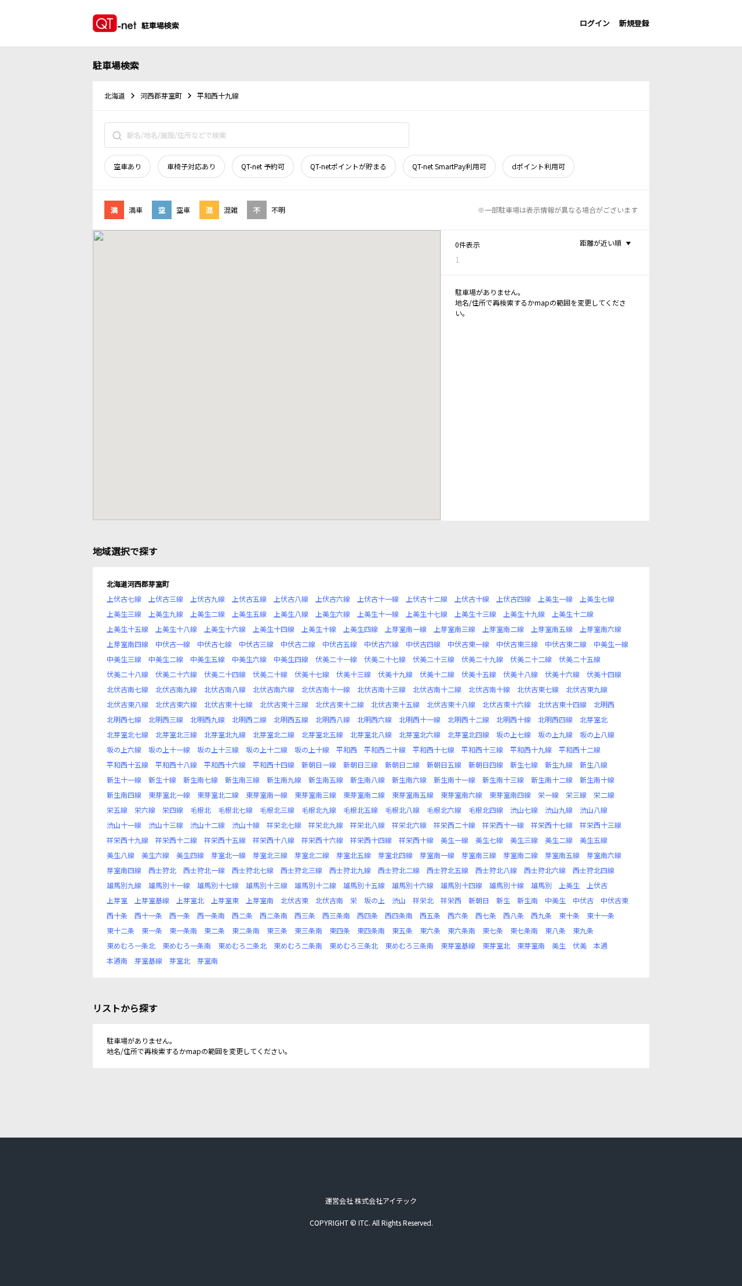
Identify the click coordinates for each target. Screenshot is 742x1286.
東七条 (492, 930)
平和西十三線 (482, 749)
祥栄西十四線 (371, 840)
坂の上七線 (513, 734)
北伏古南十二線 (437, 689)
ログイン (595, 22)
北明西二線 (249, 719)
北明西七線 (124, 719)
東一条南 (183, 930)
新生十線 (162, 779)
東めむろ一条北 (131, 945)
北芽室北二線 (273, 734)
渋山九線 (559, 810)
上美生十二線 (573, 614)
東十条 (569, 915)
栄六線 (144, 810)
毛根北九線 (318, 810)
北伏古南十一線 (325, 689)
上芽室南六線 (600, 629)
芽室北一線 (228, 855)
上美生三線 (124, 614)
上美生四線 (360, 629)
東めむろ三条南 (409, 945)
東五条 (402, 930)
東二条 (214, 930)
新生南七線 (200, 779)
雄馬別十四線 (461, 885)
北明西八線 (332, 719)
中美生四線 (291, 659)
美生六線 (155, 855)
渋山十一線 (124, 825)
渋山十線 (246, 825)
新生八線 (594, 764)
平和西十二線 (580, 749)
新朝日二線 (402, 764)
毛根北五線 (360, 810)
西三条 (304, 915)
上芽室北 (190, 900)
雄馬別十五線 (364, 885)
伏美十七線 (311, 674)
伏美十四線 (604, 674)
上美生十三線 (475, 614)
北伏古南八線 (225, 689)
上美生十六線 (225, 629)
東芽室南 (531, 945)
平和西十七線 (433, 749)
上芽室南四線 (127, 644)
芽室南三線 (478, 855)
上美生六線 (332, 614)
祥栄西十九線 (127, 840)
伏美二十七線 (385, 659)
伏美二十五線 (580, 659)
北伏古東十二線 (339, 704)
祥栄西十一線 (503, 825)
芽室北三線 (270, 855)
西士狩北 (162, 870)
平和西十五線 (127, 764)
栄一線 (548, 795)
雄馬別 (541, 885)
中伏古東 (614, 900)
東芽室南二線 (364, 795)
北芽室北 (594, 719)
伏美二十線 (270, 674)
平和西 (346, 749)
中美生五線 (207, 659)
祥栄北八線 (367, 825)
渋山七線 (524, 810)
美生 (559, 945)
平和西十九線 (531, 749)
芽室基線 (148, 960)
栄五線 (117, 810)
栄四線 (172, 810)
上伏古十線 (471, 599)
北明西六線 (374, 719)
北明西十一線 (420, 719)
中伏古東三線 (517, 644)
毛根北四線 (485, 810)
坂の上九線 (555, 734)
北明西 (604, 704)
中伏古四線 (423, 644)
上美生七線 (597, 599)
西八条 (513, 915)
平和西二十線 (385, 749)
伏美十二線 (437, 674)
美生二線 (559, 840)
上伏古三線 (165, 599)
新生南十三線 (503, 779)
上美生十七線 (427, 614)
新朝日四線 (485, 764)
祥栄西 (451, 900)
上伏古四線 (513, 599)
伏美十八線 (520, 674)
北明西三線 (165, 719)
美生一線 (454, 840)
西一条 (179, 915)
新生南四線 (124, 795)
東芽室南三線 (315, 795)
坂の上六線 (124, 749)
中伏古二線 (298, 644)
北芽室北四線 (468, 734)
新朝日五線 (444, 764)
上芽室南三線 (454, 629)
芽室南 (207, 960)
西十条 (117, 915)
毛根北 (200, 810)
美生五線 (594, 840)
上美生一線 (555, 599)
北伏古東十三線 (284, 704)
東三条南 (308, 930)
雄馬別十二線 (315, 885)
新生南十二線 (552, 779)
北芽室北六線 (420, 734)
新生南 (527, 900)
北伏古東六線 (176, 704)
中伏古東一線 (468, 644)
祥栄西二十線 (454, 825)
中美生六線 (249, 659)
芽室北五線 (353, 855)
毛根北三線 (277, 810)
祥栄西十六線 (322, 840)
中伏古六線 (381, 644)
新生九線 (559, 764)
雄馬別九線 (124, 885)
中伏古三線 (256, 644)
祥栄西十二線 (176, 840)
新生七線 (524, 764)
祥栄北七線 (284, 825)
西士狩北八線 (496, 870)
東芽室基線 (458, 945)
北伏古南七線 (127, 689)
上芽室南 (260, 900)
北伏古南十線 (489, 689)
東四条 (339, 930)
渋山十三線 (165, 825)
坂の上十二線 (267, 749)
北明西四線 (555, 719)
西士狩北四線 (593, 870)
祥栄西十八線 (273, 840)
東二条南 (246, 930)
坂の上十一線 (169, 749)
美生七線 (489, 840)
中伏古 (583, 900)
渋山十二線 (207, 825)
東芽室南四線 (510, 795)
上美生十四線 (273, 629)
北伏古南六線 (273, 689)
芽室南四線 (124, 870)
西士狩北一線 (204, 870)
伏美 (580, 945)
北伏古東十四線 (562, 704)
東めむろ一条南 (186, 945)
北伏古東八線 (127, 704)
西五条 (430, 915)
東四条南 (371, 930)
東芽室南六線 (461, 795)
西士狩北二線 (399, 870)
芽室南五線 (562, 855)
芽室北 (179, 960)
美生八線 (120, 855)
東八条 (555, 930)
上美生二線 (207, 614)
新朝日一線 (318, 764)
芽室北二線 (311, 855)
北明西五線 (291, 719)
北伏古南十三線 (381, 689)
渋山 (399, 900)
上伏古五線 (249, 599)
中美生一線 (611, 644)
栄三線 (576, 795)
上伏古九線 (207, 599)
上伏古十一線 (378, 599)
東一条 (151, 930)
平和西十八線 (176, 764)
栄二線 (604, 795)
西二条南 (274, 915)
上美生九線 (165, 614)
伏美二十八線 (127, 674)
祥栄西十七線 (552, 825)
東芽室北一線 (169, 795)
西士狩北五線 (447, 870)
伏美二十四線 (225, 674)
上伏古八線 (291, 599)
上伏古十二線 (427, 599)
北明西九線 (207, 719)
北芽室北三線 (176, 734)
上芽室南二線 (503, 629)
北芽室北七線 (127, 734)
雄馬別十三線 (267, 885)
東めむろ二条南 (298, 945)
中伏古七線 (214, 644)
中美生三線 (124, 659)
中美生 (555, 900)
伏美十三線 (353, 674)
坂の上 (374, 900)
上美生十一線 (378, 614)
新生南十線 (597, 779)
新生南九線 (284, 779)
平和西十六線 (225, 764)
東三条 (277, 930)
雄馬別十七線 (218, 885)
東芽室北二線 (218, 795)
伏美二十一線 (336, 659)
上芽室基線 (151, 900)
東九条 (583, 930)
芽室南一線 (437, 855)
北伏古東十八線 (451, 704)
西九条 (541, 915)
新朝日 (478, 900)
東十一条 (600, 915)
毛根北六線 (444, 810)
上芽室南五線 (552, 629)
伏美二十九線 (482, 659)
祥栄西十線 (416, 840)
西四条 (367, 915)
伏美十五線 (478, 674)
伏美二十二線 (531, 659)
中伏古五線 (339, 644)
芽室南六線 (604, 855)
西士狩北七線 (253, 870)
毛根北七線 (235, 810)
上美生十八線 (176, 629)
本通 (601, 945)
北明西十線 (513, 719)
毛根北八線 (402, 810)
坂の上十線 (311, 749)
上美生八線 (291, 614)
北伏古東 (294, 900)
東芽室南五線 (413, 795)
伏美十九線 (395, 674)
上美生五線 (249, 614)
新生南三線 (242, 779)
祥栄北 (423, 900)
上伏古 (597, 885)
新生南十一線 (454, 779)
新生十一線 (124, 779)
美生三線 (524, 840)
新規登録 (634, 22)
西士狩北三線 (301, 870)
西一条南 (211, 915)
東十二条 (120, 930)
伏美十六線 (562, 674)
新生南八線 (367, 779)
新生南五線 (325, 779)
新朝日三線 (360, 764)
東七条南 (524, 930)
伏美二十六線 (176, 674)
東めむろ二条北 (242, 945)
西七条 (485, 915)
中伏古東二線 (566, 644)
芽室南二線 (520, 855)
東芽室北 (496, 945)
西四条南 (399, 915)
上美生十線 (318, 629)
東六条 (430, 930)
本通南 (117, 960)
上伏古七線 (124, 599)
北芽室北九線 (225, 734)
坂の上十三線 (218, 749)
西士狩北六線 (545, 870)
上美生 (569, 885)
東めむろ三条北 (353, 945)
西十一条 (148, 915)
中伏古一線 (172, 644)
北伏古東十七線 (228, 704)
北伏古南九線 (176, 689)
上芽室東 (225, 900)
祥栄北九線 (325, 825)
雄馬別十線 (506, 885)
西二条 (242, 915)
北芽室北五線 (322, 734)
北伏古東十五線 (395, 704)
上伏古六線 (332, 599)
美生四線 (190, 855)
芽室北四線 (395, 855)
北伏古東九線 (587, 689)
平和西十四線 (273, 764)
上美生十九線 (524, 614)
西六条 (458, 915)
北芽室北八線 (371, 734)
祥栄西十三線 (600, 825)
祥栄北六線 (409, 825)
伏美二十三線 (433, 659)
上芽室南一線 (406, 629)
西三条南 (336, 915)
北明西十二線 (468, 719)
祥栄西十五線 (225, 840)
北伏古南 (329, 900)
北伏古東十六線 (506, 704)
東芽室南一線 (267, 795)
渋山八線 (594, 810)
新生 (503, 900)
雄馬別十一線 (169, 885)
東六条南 (461, 930)
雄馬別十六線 (413, 885)
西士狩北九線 (350, 870)
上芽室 (117, 900)
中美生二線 (165, 659)
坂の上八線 (597, 734)
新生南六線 (409, 779)
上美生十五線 (127, 629)
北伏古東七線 (538, 689)
